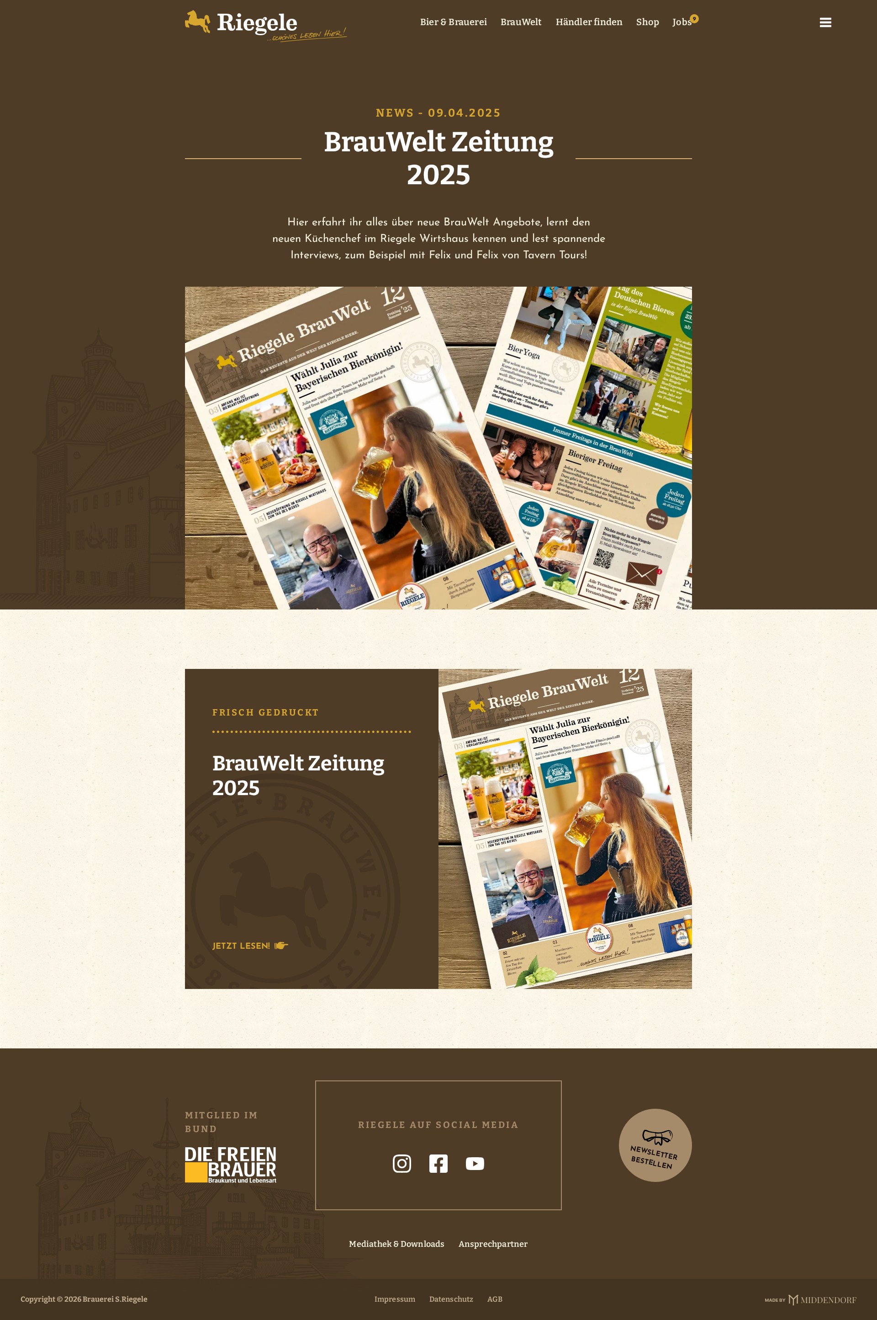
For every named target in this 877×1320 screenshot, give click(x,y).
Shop (647, 21)
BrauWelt (521, 21)
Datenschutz (451, 1299)
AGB (495, 1299)
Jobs (682, 21)
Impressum (395, 1299)
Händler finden (589, 21)
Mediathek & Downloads (396, 1244)
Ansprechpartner (493, 1244)
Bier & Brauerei (453, 21)
